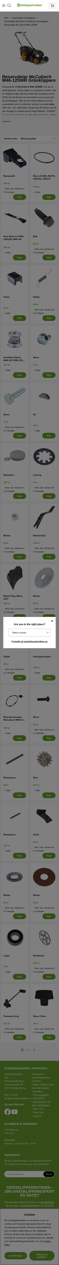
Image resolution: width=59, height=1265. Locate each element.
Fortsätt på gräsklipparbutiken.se (30, 641)
